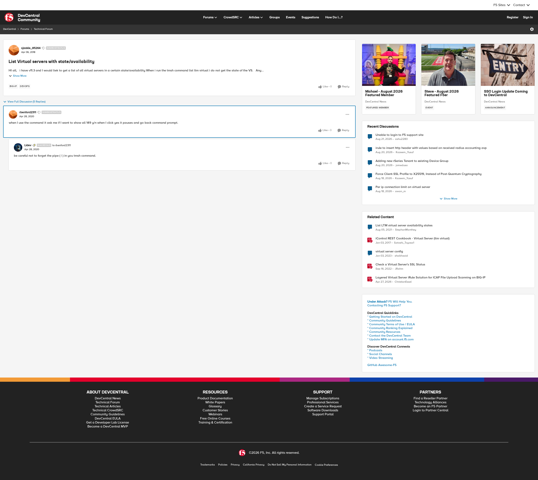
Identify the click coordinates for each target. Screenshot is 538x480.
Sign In (528, 17)
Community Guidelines (108, 414)
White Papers (215, 402)
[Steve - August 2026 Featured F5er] (448, 65)
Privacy (235, 464)
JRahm (399, 268)
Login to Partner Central (430, 410)
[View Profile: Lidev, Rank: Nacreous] (18, 147)
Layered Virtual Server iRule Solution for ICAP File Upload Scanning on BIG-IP (430, 277)
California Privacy (253, 464)
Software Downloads (322, 410)
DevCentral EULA (108, 419)
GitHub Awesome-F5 (382, 365)
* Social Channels (379, 354)
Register (512, 17)
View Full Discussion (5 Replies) (26, 101)
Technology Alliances (430, 402)
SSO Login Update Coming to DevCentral (506, 93)
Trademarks (207, 464)
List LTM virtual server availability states (404, 225)
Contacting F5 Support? (384, 305)
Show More (19, 75)
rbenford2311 (27, 112)
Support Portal (323, 414)
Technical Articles (108, 406)
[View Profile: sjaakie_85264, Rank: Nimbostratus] (14, 50)
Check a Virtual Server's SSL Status (400, 264)
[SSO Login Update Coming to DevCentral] (508, 65)
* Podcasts (374, 350)
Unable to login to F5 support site (399, 135)
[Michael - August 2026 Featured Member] (389, 65)
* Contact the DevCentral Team (389, 335)
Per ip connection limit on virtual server (403, 187)
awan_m (400, 191)
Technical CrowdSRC (107, 410)
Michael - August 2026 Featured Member (384, 93)
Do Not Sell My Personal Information (289, 464)
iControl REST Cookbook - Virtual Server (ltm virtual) (413, 238)
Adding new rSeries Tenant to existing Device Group (412, 161)
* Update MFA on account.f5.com (390, 339)
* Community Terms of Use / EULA (391, 324)
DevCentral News (375, 101)
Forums (25, 29)
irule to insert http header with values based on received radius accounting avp (431, 148)
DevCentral (9, 29)
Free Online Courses (215, 419)
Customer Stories (215, 410)
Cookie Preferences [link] (326, 465)
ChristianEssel (403, 281)
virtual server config (389, 251)
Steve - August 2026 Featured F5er (442, 93)
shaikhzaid (401, 255)
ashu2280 (401, 139)
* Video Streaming (380, 358)
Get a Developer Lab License (107, 423)
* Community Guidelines (384, 320)
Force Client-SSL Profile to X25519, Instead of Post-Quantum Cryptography (428, 174)
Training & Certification (215, 423)
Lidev (27, 145)
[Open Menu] (532, 29)
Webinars (215, 414)
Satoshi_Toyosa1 (404, 242)
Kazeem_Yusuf (405, 152)
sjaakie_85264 (31, 48)
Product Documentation (215, 398)
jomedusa (402, 165)
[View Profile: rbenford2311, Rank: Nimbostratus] (13, 114)
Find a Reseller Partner (430, 398)
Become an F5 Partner (430, 406)
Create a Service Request (323, 406)
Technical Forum (43, 29)
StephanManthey (405, 229)
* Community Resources (383, 332)
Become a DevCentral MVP (107, 427)
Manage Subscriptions (322, 398)
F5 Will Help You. (389, 301)
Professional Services (323, 402)
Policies (222, 464)
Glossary (215, 406)
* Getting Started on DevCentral (389, 317)
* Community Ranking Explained (390, 328)
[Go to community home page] (22, 17)
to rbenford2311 (61, 145)
